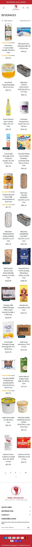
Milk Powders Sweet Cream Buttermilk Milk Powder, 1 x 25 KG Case (8, 273)
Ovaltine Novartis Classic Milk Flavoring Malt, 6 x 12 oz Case (8, 198)
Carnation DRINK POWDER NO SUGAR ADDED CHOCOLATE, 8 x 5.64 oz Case (8, 383)
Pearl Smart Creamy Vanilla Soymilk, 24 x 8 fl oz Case (8, 48)
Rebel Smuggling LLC (12, 545)
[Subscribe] (28, 527)
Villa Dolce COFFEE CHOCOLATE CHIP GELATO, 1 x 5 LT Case (24, 87)
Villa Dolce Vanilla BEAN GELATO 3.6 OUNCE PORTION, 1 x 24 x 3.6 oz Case (23, 422)
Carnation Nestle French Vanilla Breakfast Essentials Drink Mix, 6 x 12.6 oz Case (23, 159)
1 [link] (5, 472)
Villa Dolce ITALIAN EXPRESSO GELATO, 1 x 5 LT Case (23, 197)
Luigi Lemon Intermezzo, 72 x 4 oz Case (24, 344)
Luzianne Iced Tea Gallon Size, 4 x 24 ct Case (24, 456)
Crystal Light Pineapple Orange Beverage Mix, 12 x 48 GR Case (8, 345)
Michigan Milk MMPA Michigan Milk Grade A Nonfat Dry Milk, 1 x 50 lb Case (8, 309)
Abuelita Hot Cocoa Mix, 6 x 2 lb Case (24, 307)
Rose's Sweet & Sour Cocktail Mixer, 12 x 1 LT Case (8, 122)
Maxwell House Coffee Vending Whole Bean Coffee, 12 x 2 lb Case (23, 273)
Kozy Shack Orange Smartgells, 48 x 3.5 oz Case (8, 84)
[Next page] (16, 477)
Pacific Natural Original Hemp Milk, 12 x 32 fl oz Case (23, 380)
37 (25, 472)
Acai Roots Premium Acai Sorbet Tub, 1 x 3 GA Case (23, 122)
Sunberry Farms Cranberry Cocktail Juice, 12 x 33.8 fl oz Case (8, 457)
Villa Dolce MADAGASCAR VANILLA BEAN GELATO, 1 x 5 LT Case (8, 236)
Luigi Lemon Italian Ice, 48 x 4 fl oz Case (8, 420)
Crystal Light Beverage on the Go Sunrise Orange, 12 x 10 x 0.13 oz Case (8, 158)
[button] (4, 8)
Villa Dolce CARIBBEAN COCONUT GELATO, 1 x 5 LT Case (23, 236)
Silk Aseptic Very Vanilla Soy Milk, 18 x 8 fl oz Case (23, 46)
